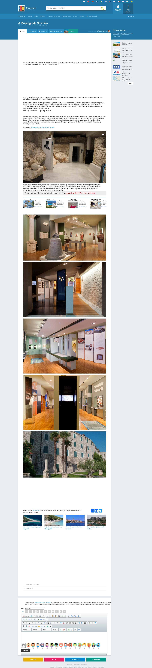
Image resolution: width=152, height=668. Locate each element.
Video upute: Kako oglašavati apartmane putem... (127, 67)
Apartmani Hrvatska (56, 667)
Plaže (36, 16)
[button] (25, 616)
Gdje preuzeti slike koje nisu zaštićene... (127, 55)
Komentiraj (116, 33)
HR (23, 611)
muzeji (82, 16)
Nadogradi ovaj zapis (127, 33)
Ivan (105, 31)
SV (65, 611)
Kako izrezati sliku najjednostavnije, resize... (127, 62)
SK (45, 611)
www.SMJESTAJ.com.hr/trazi (80, 193)
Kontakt (69, 665)
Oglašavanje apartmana (80, 665)
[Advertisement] (64, 48)
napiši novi (116, 34)
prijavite (47, 602)
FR (53, 611)
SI (34, 611)
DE (31, 611)
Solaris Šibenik (49, 127)
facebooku (36, 510)
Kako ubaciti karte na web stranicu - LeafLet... (127, 79)
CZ (41, 611)
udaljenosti (67, 16)
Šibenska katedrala (37, 127)
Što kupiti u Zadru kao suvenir (127, 43)
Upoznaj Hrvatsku (54, 16)
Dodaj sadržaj (93, 16)
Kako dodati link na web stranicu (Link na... (127, 50)
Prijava (131, 16)
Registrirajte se (39, 602)
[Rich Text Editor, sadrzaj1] (64, 642)
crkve (75, 16)
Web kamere (96, 659)
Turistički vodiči (75, 659)
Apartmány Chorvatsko (70, 667)
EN (27, 611)
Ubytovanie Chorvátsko (84, 667)
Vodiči (30, 16)
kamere (42, 16)
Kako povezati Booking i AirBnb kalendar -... (126, 73)
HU (57, 611)
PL (61, 611)
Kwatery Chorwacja (98, 667)
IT (37, 611)
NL (49, 611)
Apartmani (21, 16)
